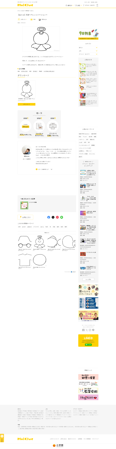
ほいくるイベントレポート (57, 416)
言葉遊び (34, 414)
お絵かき (29, 226)
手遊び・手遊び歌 (34, 412)
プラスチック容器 (83, 153)
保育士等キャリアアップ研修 (90, 411)
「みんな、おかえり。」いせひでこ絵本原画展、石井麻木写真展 (91, 198)
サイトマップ (95, 438)
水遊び (24, 414)
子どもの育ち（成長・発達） (53, 411)
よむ (80, 50)
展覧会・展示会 (93, 412)
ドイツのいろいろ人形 (91, 252)
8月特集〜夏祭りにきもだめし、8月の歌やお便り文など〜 (73, 426)
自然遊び (35, 411)
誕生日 (80, 156)
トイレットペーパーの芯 (85, 148)
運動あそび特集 (92, 426)
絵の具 (90, 136)
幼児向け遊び (24, 71)
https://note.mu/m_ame (41, 163)
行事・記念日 (63, 412)
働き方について (52, 414)
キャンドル (92, 153)
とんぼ (80, 142)
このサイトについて (54, 438)
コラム (51, 412)
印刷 (34, 19)
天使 (54, 226)
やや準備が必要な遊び (49, 71)
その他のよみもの (56, 418)
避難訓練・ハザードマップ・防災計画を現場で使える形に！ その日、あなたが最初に (91, 227)
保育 (55, 412)
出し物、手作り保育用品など (34, 418)
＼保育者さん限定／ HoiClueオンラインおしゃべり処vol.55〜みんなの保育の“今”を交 (91, 172)
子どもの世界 (63, 411)
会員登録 (80, 438)
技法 (80, 136)
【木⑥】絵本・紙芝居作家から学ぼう (91, 212)
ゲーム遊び (41, 411)
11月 (87, 139)
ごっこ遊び (26, 412)
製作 (66, 226)
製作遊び (27, 10)
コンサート (76, 414)
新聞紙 (93, 145)
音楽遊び (29, 414)
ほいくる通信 (67, 416)
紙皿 (95, 136)
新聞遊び (20, 412)
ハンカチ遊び (29, 416)
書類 (58, 412)
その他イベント (93, 414)
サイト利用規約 (87, 438)
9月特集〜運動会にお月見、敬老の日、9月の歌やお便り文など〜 (43, 426)
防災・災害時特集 (22, 426)
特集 (19, 424)
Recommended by (68, 271)
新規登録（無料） (94, 2)
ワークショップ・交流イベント (80, 412)
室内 (58, 226)
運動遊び (20, 414)
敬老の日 (92, 139)
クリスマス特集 (33, 202)
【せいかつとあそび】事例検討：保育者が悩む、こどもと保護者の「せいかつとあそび (91, 241)
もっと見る (88, 279)
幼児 (62, 226)
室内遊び (35, 71)
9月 (89, 142)
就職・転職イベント (84, 414)
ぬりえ (32, 10)
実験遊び (39, 414)
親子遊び (35, 416)
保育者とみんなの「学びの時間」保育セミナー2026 (91, 185)
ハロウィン (81, 139)
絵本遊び (41, 412)
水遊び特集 (35, 428)
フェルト (85, 136)
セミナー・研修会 (77, 411)
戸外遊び (25, 411)
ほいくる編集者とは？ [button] (43, 169)
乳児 (47, 226)
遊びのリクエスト (72, 438)
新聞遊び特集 (28, 428)
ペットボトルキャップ (84, 145)
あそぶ (81, 47)
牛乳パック (88, 151)
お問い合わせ (63, 438)
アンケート (64, 414)
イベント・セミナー (84, 54)
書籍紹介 (59, 414)
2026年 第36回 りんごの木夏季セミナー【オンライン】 (91, 268)
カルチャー (48, 418)
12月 (19, 226)
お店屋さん (81, 151)
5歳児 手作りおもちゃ (84, 133)
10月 (85, 142)
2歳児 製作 (93, 133)
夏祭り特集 (41, 428)
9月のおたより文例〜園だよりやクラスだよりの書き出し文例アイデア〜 (91, 65)
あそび (23, 10)
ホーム (19, 10)
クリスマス (36, 226)
